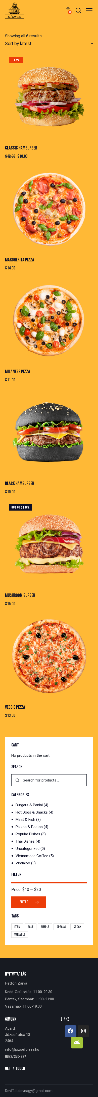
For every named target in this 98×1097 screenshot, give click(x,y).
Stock (77, 927)
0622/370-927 (15, 1057)
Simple (45, 927)
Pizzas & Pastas (29, 827)
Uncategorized (27, 848)
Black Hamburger (19, 484)
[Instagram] (83, 1031)
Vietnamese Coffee (32, 856)
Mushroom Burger (20, 595)
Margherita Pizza (19, 260)
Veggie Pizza (15, 707)
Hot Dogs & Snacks (32, 812)
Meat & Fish (25, 819)
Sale (30, 927)
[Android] (77, 1042)
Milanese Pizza (17, 372)
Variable (19, 934)
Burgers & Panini (29, 805)
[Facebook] (70, 1031)
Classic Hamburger (21, 148)
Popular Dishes (28, 834)
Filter (24, 902)
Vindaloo (23, 863)
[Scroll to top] (89, 1088)
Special (61, 927)
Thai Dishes (25, 841)
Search (17, 780)
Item (17, 927)
